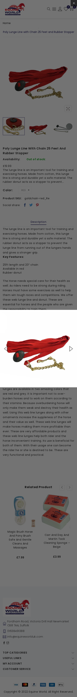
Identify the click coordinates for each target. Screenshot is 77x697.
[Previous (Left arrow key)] (6, 348)
